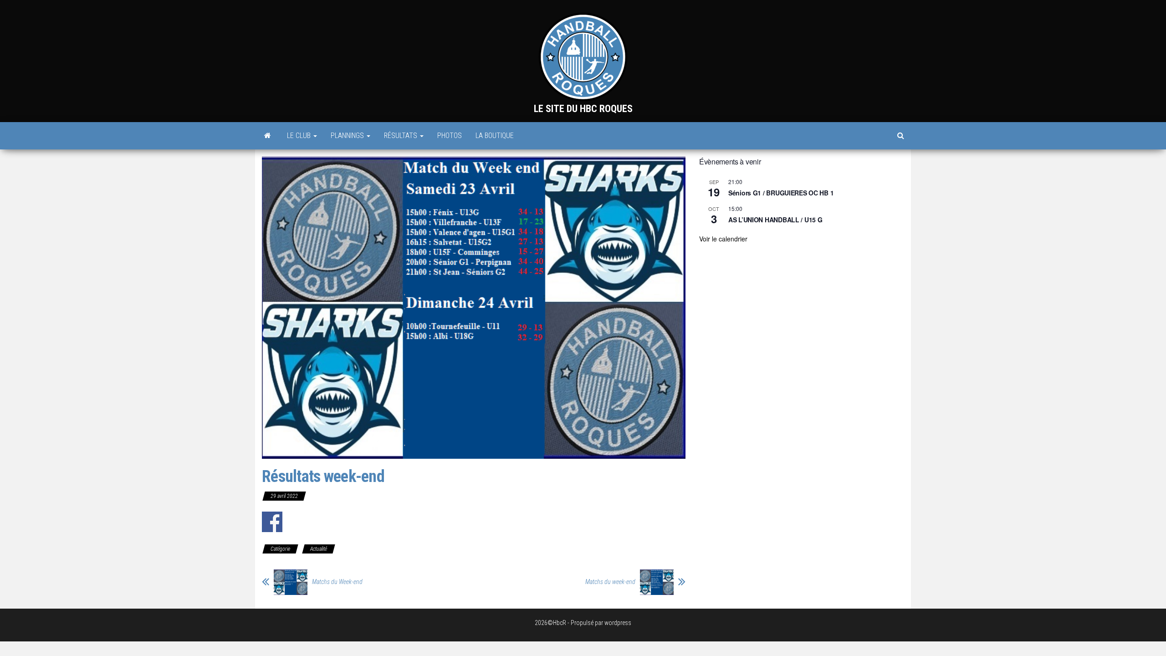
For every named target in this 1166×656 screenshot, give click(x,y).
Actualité (318, 549)
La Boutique (495, 135)
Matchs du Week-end (337, 581)
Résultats (401, 135)
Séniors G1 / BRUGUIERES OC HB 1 (781, 192)
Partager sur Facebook (272, 522)
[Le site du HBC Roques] (267, 135)
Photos (449, 135)
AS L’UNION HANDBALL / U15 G (775, 219)
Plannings (348, 135)
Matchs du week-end (610, 581)
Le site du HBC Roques (583, 108)
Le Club (299, 135)
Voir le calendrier (723, 238)
